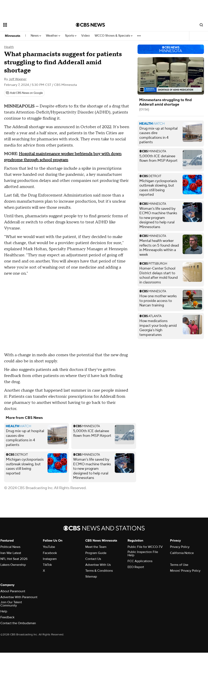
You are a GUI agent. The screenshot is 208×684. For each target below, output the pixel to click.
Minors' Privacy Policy (185, 570)
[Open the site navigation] (32, 25)
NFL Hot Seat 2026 (13, 559)
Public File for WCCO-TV (145, 547)
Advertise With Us (98, 564)
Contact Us (93, 559)
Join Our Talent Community (11, 604)
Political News (10, 547)
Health (9, 47)
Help (3, 611)
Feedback (7, 617)
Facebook (50, 553)
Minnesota (12, 36)
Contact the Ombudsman (18, 623)
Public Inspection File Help (143, 553)
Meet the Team (95, 547)
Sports (70, 36)
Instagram (50, 559)
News (35, 36)
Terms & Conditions (99, 570)
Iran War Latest (10, 553)
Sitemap (91, 576)
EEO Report (136, 567)
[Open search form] (201, 25)
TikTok (47, 564)
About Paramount (12, 591)
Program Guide (95, 553)
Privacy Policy (180, 547)
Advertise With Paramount (18, 597)
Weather (52, 36)
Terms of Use (179, 564)
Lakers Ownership (13, 564)
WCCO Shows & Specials (113, 36)
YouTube (49, 547)
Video (85, 36)
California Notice (182, 553)
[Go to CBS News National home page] (90, 25)
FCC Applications (140, 561)
